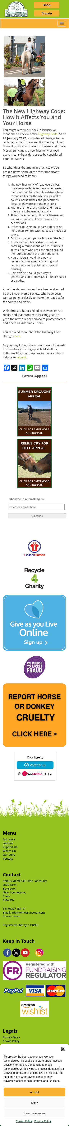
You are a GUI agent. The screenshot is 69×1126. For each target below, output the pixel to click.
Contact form (11, 916)
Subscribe (37, 516)
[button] (63, 1049)
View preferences (34, 1113)
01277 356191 (17, 908)
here (17, 336)
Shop (47, 5)
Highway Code (47, 134)
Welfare (8, 843)
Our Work (9, 839)
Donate (46, 13)
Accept (34, 1092)
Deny (34, 1102)
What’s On (9, 851)
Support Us (10, 847)
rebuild (21, 357)
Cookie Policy (24, 1121)
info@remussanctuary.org (28, 912)
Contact (8, 858)
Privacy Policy (42, 1121)
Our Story (9, 855)
